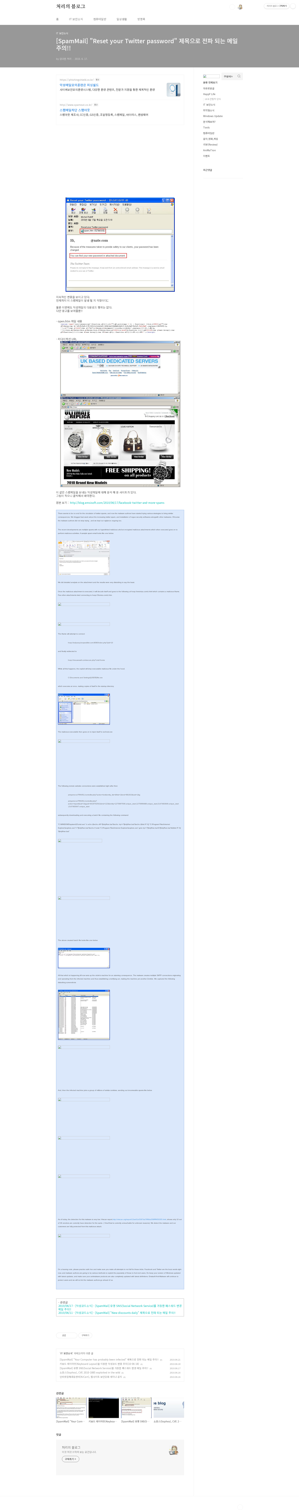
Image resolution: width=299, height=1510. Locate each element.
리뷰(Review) (210, 144)
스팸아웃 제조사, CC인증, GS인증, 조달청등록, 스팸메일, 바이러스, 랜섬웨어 (104, 114)
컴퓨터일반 (99, 19)
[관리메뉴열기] (293, 6)
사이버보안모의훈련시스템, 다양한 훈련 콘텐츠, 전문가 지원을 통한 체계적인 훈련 (107, 89)
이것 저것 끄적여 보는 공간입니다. (79, 1452)
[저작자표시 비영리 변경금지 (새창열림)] (97, 1335)
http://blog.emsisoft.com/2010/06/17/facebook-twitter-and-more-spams (117, 503)
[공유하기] (69, 1335)
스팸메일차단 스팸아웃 (75, 110)
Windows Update (213, 116)
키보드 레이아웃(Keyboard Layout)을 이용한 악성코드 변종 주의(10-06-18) (99, 1364)
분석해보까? (209, 121)
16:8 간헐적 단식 (213, 99)
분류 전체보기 (210, 82)
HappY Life (209, 94)
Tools (206, 127)
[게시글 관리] (73, 1335)
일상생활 (122, 19)
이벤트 (206, 156)
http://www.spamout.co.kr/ (76, 104)
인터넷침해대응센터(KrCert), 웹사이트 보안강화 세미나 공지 (91, 1376)
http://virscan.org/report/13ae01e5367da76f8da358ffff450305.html (139, 1219)
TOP (240, 1507)
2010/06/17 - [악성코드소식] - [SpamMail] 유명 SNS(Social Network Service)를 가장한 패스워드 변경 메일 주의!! (120, 1307)
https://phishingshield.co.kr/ (77, 79)
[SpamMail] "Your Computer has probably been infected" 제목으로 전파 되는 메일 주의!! (109, 1359)
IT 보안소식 (76, 19)
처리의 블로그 (70, 6)
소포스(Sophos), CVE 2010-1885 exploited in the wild (90, 1372)
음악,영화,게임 (210, 139)
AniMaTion (209, 150)
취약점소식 (208, 110)
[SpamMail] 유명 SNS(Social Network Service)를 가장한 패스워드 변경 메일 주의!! (104, 1368)
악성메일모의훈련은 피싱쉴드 (79, 85)
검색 (232, 7)
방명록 (141, 19)
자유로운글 (208, 88)
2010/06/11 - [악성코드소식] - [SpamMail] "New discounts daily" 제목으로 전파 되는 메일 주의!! (116, 1313)
